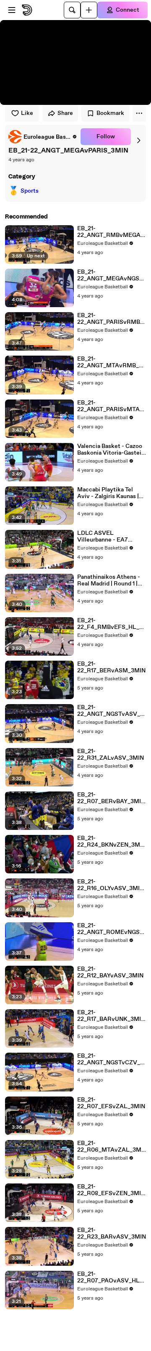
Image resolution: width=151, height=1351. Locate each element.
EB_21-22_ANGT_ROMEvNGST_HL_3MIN (110, 929)
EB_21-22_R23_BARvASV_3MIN (111, 1233)
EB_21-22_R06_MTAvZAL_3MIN (110, 1146)
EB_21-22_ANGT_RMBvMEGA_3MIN (110, 232)
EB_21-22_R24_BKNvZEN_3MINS (111, 841)
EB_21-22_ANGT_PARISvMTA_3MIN (111, 406)
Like (27, 113)
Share (65, 113)
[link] (42, 136)
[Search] (72, 10)
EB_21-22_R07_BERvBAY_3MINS (111, 798)
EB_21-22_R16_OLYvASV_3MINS (110, 885)
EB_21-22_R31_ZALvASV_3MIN (110, 754)
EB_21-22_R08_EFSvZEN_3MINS (111, 1190)
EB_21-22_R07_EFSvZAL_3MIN (111, 1103)
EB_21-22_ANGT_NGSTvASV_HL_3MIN (110, 710)
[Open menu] (11, 10)
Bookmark (110, 113)
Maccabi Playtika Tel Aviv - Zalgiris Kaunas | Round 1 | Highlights (108, 493)
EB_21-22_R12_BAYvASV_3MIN (110, 972)
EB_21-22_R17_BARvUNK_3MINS (111, 1016)
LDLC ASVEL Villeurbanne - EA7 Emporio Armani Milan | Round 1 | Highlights (109, 536)
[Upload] (89, 10)
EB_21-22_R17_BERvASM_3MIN (111, 667)
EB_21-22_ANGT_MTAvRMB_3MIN (109, 362)
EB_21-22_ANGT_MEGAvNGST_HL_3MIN (111, 275)
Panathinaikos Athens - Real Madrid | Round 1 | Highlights (108, 580)
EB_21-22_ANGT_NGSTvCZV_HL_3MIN (110, 1059)
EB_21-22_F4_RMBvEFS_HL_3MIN (110, 624)
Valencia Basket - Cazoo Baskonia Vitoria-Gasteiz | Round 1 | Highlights (110, 449)
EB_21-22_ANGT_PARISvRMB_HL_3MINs (110, 319)
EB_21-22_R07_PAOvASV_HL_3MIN (111, 1277)
